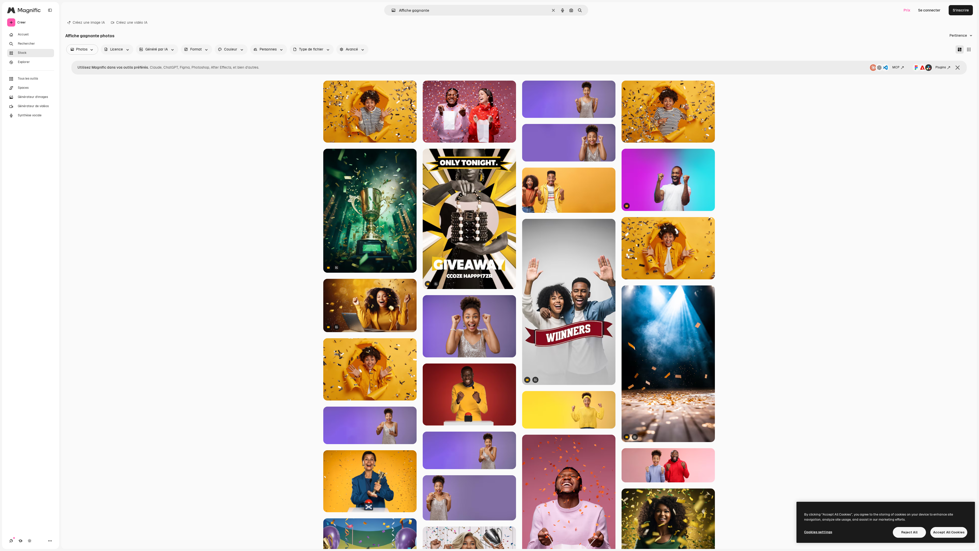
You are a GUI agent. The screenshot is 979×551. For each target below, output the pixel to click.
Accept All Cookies (948, 532)
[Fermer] (958, 68)
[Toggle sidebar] (50, 10)
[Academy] (20, 541)
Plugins (940, 67)
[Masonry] (960, 49)
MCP (895, 67)
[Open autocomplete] (391, 10)
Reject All (909, 532)
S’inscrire (961, 10)
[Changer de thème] (29, 541)
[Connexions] (11, 541)
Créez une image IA (89, 22)
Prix (907, 10)
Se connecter (929, 10)
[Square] (969, 49)
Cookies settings (818, 532)
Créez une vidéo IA (131, 22)
